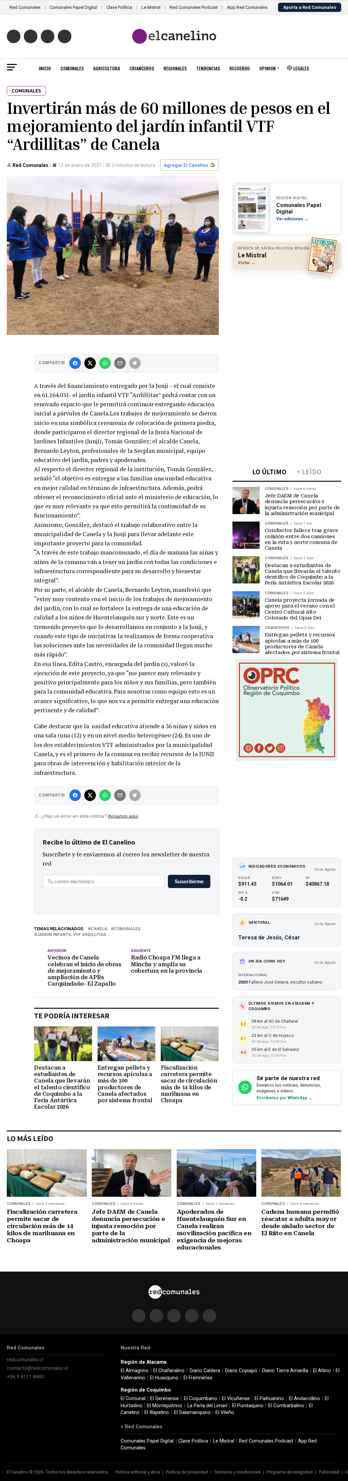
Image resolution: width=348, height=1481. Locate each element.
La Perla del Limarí (207, 1406)
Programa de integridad (289, 1472)
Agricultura (106, 68)
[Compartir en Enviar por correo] (120, 363)
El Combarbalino (286, 1406)
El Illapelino (156, 1412)
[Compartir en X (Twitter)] (90, 363)
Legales (300, 68)
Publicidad (329, 1472)
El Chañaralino (169, 1371)
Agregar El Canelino (186, 165)
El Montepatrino (164, 1406)
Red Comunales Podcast (194, 7)
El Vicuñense (236, 1398)
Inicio (45, 68)
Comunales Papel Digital (73, 7)
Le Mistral (150, 7)
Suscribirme (189, 881)
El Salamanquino (192, 1412)
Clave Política (119, 7)
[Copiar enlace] (135, 363)
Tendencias (208, 68)
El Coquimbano (200, 1398)
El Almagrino (135, 1371)
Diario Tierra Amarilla (285, 1371)
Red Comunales (25, 7)
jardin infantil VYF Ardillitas (71, 935)
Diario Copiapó (241, 1371)
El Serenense (164, 1398)
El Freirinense (198, 1378)
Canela (98, 929)
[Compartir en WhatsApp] (105, 363)
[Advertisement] (286, 318)
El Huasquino (164, 1378)
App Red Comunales (247, 7)
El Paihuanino (269, 1398)
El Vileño (224, 1412)
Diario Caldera (205, 1371)
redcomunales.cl (25, 1360)
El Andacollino (304, 1398)
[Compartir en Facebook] (75, 363)
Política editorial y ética (137, 1472)
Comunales (72, 68)
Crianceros (141, 68)
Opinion (267, 68)
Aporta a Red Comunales (309, 7)
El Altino (322, 1371)
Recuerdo (239, 68)
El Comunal (133, 1398)
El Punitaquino (247, 1406)
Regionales (175, 68)
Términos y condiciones (237, 1472)
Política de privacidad (187, 1472)
